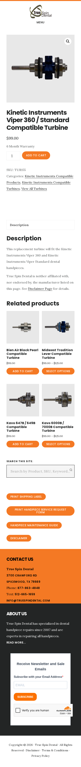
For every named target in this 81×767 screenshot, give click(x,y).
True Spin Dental (40, 11)
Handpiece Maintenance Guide (34, 525)
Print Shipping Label (26, 497)
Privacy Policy (40, 756)
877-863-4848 (28, 588)
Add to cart (36, 155)
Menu (41, 22)
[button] (67, 41)
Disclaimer (18, 538)
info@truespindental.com (28, 601)
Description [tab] (19, 225)
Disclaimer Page (40, 289)
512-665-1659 (25, 594)
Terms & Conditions (55, 750)
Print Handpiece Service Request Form (40, 511)
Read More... (16, 642)
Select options (58, 371)
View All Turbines (34, 189)
